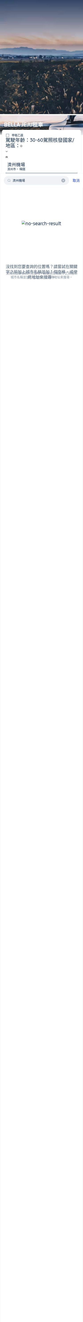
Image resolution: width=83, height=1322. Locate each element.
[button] (72, 5)
